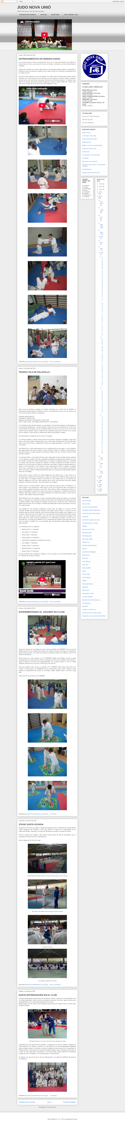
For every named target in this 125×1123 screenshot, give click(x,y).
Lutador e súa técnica (89, 609)
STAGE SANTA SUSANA (31, 824)
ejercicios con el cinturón (89, 161)
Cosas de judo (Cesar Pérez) (91, 513)
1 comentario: (53, 814)
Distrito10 (85, 587)
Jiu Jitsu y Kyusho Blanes (90, 507)
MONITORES (55, 14)
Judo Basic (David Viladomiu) (91, 510)
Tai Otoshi (85, 158)
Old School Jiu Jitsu (88, 529)
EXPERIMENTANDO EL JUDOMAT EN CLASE (42, 612)
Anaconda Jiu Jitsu (88, 593)
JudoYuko (85, 516)
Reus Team (85, 590)
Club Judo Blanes (87, 584)
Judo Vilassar (86, 561)
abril (102, 252)
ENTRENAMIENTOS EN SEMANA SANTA (39, 59)
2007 (100, 489)
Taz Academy (86, 603)
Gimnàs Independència (89, 545)
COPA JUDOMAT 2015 (71, 14)
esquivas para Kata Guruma (91, 172)
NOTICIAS (43, 14)
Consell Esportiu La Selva (90, 523)
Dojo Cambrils (86, 568)
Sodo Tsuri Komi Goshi (89, 148)
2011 (100, 196)
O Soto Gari (86, 151)
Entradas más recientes (27, 1102)
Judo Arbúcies (86, 577)
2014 (101, 186)
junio (101, 242)
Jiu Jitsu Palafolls (87, 596)
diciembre (101, 202)
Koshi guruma (86, 142)
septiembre (101, 226)
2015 (101, 184)
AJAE (84, 571)
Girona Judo (86, 574)
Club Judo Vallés (87, 539)
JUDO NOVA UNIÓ (34, 7)
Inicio (49, 1102)
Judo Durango (86, 500)
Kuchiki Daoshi (86, 169)
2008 (100, 485)
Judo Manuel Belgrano (89, 552)
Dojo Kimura (86, 555)
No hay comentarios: (55, 361)
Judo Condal (86, 504)
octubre (101, 217)
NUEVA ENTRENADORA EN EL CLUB (38, 995)
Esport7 (84, 548)
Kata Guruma (86, 132)
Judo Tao (85, 564)
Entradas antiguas (69, 1102)
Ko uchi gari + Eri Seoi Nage (91, 155)
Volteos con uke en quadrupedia (92, 145)
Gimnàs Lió (85, 542)
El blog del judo (87, 532)
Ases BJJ (85, 606)
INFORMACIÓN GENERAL (27, 14)
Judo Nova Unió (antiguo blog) (91, 612)
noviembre (101, 210)
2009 (100, 480)
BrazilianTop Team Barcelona (91, 600)
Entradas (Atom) (51, 1107)
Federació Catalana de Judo (91, 520)
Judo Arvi (85, 558)
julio (102, 236)
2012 (100, 192)
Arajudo (84, 526)
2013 (101, 189)
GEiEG (84, 580)
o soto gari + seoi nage (89, 135)
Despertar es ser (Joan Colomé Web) (93, 616)
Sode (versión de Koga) (89, 139)
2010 (100, 476)
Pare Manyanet (87, 536)
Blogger (75, 1119)
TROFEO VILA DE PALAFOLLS (34, 372)
